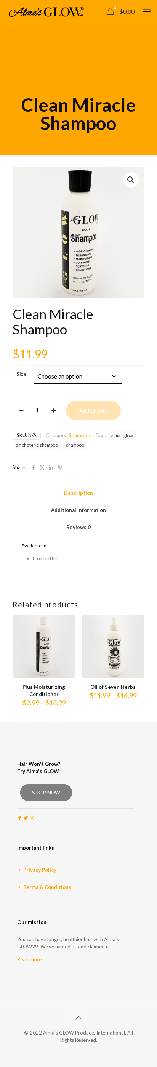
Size (21, 374)
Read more (29, 959)
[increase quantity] (53, 411)
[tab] (78, 493)
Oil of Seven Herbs (113, 687)
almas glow (122, 435)
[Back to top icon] (78, 1017)
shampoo (75, 445)
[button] (131, 180)
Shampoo (79, 435)
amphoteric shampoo (37, 445)
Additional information (78, 510)
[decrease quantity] (21, 411)
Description (78, 493)
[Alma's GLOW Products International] (45, 11)
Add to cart (93, 410)
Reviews (78, 527)
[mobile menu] (146, 11)
